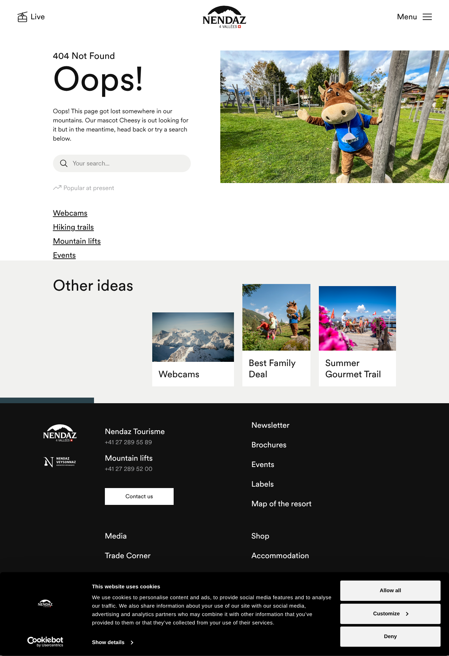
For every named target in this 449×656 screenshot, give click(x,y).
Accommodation (280, 556)
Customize (386, 613)
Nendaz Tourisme (60, 433)
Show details (108, 642)
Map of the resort (282, 504)
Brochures (269, 445)
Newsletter (271, 425)
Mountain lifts (77, 241)
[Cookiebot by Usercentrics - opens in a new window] (45, 642)
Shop (260, 536)
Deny (390, 637)
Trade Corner (127, 556)
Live (38, 17)
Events (64, 255)
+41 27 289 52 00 (129, 469)
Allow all (390, 591)
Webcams (70, 213)
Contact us (139, 496)
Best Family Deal (272, 368)
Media (116, 536)
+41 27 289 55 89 (128, 442)
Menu (407, 17)
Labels (263, 484)
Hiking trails (73, 227)
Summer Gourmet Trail (353, 368)
